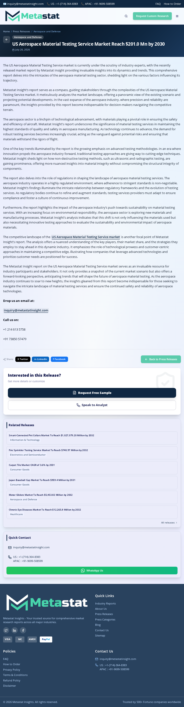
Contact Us (102, 630)
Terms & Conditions (15, 675)
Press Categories (105, 619)
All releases (168, 522)
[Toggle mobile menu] (177, 16)
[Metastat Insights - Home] (31, 16)
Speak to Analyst (95, 405)
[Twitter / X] (6, 630)
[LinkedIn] (15, 630)
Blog (98, 624)
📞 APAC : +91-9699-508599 (98, 3)
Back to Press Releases (163, 359)
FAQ (158, 3)
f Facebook (59, 359)
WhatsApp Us (94, 570)
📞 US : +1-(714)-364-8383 (62, 3)
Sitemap (100, 635)
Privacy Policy (11, 669)
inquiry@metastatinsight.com (25, 3)
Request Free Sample (94, 393)
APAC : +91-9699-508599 (28, 561)
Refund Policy (11, 680)
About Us (101, 608)
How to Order (172, 3)
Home (6, 31)
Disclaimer (9, 685)
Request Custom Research (152, 16)
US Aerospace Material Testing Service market (86, 237)
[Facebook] (23, 630)
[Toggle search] (126, 16)
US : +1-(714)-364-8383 (26, 557)
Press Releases (21, 31)
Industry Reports (105, 603)
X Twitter (22, 359)
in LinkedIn (40, 359)
